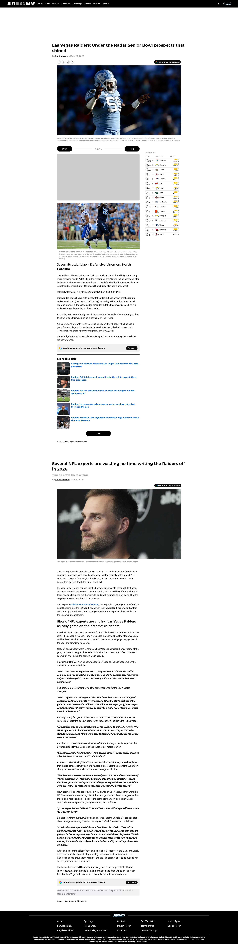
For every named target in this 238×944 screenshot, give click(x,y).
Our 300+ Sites (148, 921)
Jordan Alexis (62, 56)
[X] (224, 3)
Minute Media (43, 937)
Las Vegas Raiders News (76, 901)
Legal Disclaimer (65, 930)
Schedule (66, 4)
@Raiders (62, 324)
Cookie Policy (174, 926)
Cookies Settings (149, 930)
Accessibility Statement (95, 930)
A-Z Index (122, 930)
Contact (121, 921)
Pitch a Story (90, 926)
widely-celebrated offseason (84, 604)
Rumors (55, 4)
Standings (77, 4)
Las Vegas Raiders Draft (76, 442)
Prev (64, 149)
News (39, 4)
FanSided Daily (64, 926)
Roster (88, 4)
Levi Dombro (62, 479)
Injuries (96, 4)
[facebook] (218, 3)
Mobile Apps (174, 921)
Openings (88, 921)
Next (132, 149)
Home (60, 442)
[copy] (72, 62)
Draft (47, 4)
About (60, 921)
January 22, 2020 (106, 330)
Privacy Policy (124, 926)
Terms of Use (147, 926)
